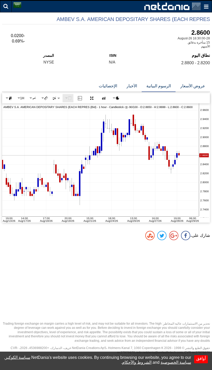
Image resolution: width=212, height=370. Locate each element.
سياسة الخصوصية (176, 362)
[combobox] (56, 98)
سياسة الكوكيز (17, 357)
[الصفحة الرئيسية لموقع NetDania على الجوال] (172, 6)
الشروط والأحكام (137, 362)
